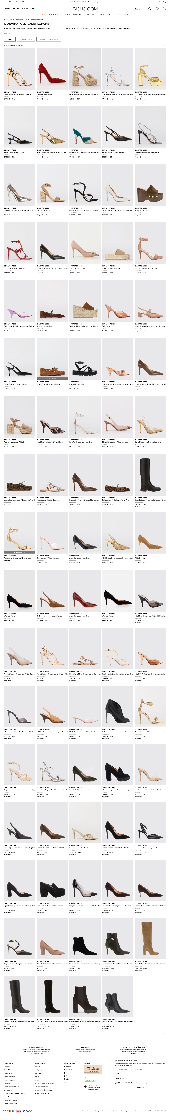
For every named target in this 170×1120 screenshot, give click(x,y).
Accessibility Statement (11, 1100)
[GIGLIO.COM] (85, 9)
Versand (36, 1080)
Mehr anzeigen (124, 28)
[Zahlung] (18, 1111)
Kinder (25, 9)
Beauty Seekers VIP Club (11, 1087)
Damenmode (123, 1069)
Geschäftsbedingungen (41, 1087)
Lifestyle (34, 9)
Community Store (9, 1076)
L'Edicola (6, 1097)
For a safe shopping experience (43, 1090)
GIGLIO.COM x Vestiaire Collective (14, 1093)
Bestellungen (38, 1073)
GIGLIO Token (8, 1090)
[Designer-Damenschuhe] (48, 39)
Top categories (125, 1111)
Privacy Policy (86, 1111)
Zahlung (36, 1076)
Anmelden (140, 1087)
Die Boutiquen (8, 1073)
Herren (16, 9)
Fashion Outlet (112, 1111)
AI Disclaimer (8, 1070)
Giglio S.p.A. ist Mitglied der (95, 1087)
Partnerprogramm (9, 1080)
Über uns (7, 1066)
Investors (7, 1083)
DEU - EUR (7, 2)
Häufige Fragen (39, 1070)
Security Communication (41, 1093)
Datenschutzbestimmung (139, 1083)
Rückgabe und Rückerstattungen (44, 1083)
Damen (7, 9)
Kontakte (37, 1066)
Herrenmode (138, 1069)
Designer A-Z (99, 1111)
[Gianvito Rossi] (26, 39)
